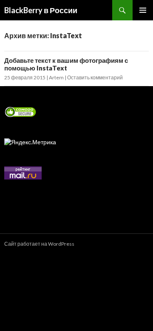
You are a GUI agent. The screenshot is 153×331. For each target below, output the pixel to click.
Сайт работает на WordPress (39, 244)
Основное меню (143, 10)
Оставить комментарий (95, 77)
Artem (56, 77)
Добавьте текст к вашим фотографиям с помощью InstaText (66, 64)
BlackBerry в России (40, 10)
